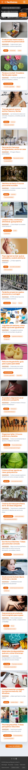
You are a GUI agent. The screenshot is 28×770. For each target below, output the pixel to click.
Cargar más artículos (14, 746)
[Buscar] (24, 2)
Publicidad (22, 764)
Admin (23, 767)
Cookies (16, 764)
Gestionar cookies (15, 767)
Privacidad (10, 764)
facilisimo (12, 2)
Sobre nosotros (5, 767)
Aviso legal (4, 764)
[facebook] (12, 759)
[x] (14, 759)
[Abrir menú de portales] (2, 2)
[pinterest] (16, 759)
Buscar (22, 14)
